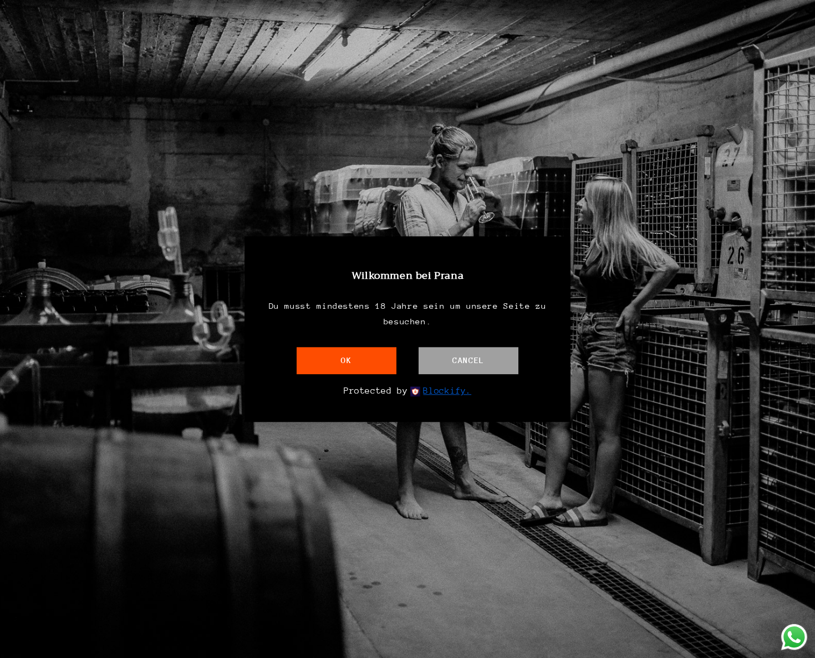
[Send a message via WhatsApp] (794, 637)
